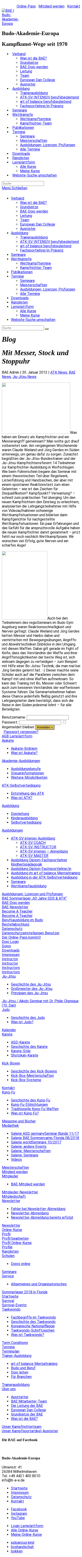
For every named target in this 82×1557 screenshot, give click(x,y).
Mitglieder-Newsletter (20, 1192)
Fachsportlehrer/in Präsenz (42, 250)
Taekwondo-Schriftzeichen (32, 1330)
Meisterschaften (33, 285)
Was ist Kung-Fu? (25, 1113)
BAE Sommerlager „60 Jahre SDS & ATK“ (34, 898)
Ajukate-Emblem (24, 748)
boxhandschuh (22, 1547)
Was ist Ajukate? (24, 753)
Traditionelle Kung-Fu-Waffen (35, 1109)
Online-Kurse (12, 1230)
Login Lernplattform (27, 1526)
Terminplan (10, 1351)
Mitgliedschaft (14, 1196)
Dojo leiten (19, 1372)
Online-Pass (26, 6)
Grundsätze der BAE (27, 1414)
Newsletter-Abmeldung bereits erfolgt (42, 1217)
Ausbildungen (12, 830)
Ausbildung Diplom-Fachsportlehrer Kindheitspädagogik (39, 862)
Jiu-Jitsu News (24, 377)
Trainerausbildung (34, 237)
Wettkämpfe (21, 259)
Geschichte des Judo (28, 1017)
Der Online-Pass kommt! (21, 937)
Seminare (18, 255)
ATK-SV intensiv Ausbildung (33, 838)
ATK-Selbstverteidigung (21, 785)
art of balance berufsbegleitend (45, 246)
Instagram (19, 1513)
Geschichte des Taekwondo (33, 1322)
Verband (17, 198)
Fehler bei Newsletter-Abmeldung (38, 1209)
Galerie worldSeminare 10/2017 (36, 1142)
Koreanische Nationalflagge (33, 1326)
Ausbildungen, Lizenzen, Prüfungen (47, 289)
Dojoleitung (20, 814)
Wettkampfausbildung (28, 886)
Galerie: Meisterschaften (31, 1151)
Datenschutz (12, 929)
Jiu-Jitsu (9, 976)
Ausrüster (28, 229)
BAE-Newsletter (15, 907)
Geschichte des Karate (29, 1046)
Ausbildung (19, 233)
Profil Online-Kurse (17, 1243)
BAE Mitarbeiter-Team (29, 1401)
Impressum (11, 955)
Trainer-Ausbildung (16, 1356)
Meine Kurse (30, 315)
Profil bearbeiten (15, 1238)
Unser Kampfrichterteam (21, 1426)
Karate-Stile (21, 1051)
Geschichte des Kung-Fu (30, 1100)
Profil (6, 1234)
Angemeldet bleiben (18, 727)
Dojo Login (10, 942)
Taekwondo (11, 1309)
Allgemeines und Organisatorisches (39, 1284)
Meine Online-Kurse (26, 1534)
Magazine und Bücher (19, 1121)
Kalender (9, 1030)
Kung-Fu (8, 1092)
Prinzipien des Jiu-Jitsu (29, 993)
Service (8, 1276)
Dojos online (20, 1264)
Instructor (10, 959)
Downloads (20, 298)
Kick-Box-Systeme (26, 1080)
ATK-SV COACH (33, 843)
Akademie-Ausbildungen (21, 761)
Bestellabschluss (15, 924)
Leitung (26, 216)
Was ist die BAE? (33, 202)
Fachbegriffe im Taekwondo (33, 1317)
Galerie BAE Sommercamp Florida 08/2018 (45, 1138)
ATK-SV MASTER (34, 856)
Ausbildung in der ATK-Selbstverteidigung (44, 877)
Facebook (19, 1509)
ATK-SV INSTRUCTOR (38, 847)
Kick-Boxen (11, 1063)
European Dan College (37, 224)
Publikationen (22, 272)
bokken (17, 1551)
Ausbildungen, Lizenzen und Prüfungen (32, 894)
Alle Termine (30, 294)
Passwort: (10, 722)
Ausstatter (19, 1397)
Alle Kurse (28, 311)
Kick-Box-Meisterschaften (32, 1075)
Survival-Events (14, 1305)
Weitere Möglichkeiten (29, 777)
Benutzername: (14, 717)
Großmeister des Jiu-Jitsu (31, 989)
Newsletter (11, 1201)
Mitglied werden (51, 6)
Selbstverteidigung (26, 822)
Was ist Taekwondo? (27, 1335)
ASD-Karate (20, 1042)
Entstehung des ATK (27, 793)
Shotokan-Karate (24, 1055)
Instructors (11, 968)
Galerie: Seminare (24, 1155)
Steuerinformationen (27, 773)
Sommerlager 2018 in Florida (24, 1292)
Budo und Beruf (23, 1368)
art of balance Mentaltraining (34, 1364)
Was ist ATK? (21, 798)
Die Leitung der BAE (27, 1405)
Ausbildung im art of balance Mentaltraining (45, 873)
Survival (8, 1301)
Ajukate (8, 740)
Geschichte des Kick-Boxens (34, 1071)
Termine (17, 276)
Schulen (8, 1256)
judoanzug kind (22, 1542)
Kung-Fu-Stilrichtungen (29, 1104)
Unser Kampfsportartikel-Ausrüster (30, 1431)
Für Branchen (21, 1377)
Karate (7, 1034)
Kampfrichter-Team (36, 268)
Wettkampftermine (35, 263)
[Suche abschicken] (47, 329)
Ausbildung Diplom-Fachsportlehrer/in (41, 869)
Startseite (10, 1296)
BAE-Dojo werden (34, 211)
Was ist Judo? (22, 1022)
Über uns (9, 1389)
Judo (6, 1010)
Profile (7, 1247)
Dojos (6, 946)
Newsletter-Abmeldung (30, 1213)
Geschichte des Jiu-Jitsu (31, 984)
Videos (16, 1159)
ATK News (58, 372)
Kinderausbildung (24, 818)
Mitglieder (10, 1176)
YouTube (18, 1518)
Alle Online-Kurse (24, 1530)
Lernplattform (22, 307)
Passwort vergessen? (21, 732)
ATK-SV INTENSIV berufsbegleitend (49, 242)
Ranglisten (19, 302)
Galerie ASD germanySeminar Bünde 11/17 (45, 1133)
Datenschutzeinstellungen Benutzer (30, 933)
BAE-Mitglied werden (28, 1184)
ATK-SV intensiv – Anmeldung (44, 851)
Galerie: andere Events (28, 1146)
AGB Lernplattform (17, 736)
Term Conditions (15, 1343)
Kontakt (73, 6)
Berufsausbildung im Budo (22, 920)
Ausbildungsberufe (26, 769)
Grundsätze (29, 207)
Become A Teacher (17, 911)
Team (24, 220)
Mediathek (10, 1125)
